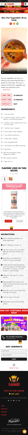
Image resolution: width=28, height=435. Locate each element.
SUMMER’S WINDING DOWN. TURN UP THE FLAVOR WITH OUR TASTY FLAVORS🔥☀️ (14, 9)
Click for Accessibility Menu (14, 424)
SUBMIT (14, 359)
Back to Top (14, 368)
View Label (19, 221)
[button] (1, 4)
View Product (8, 221)
